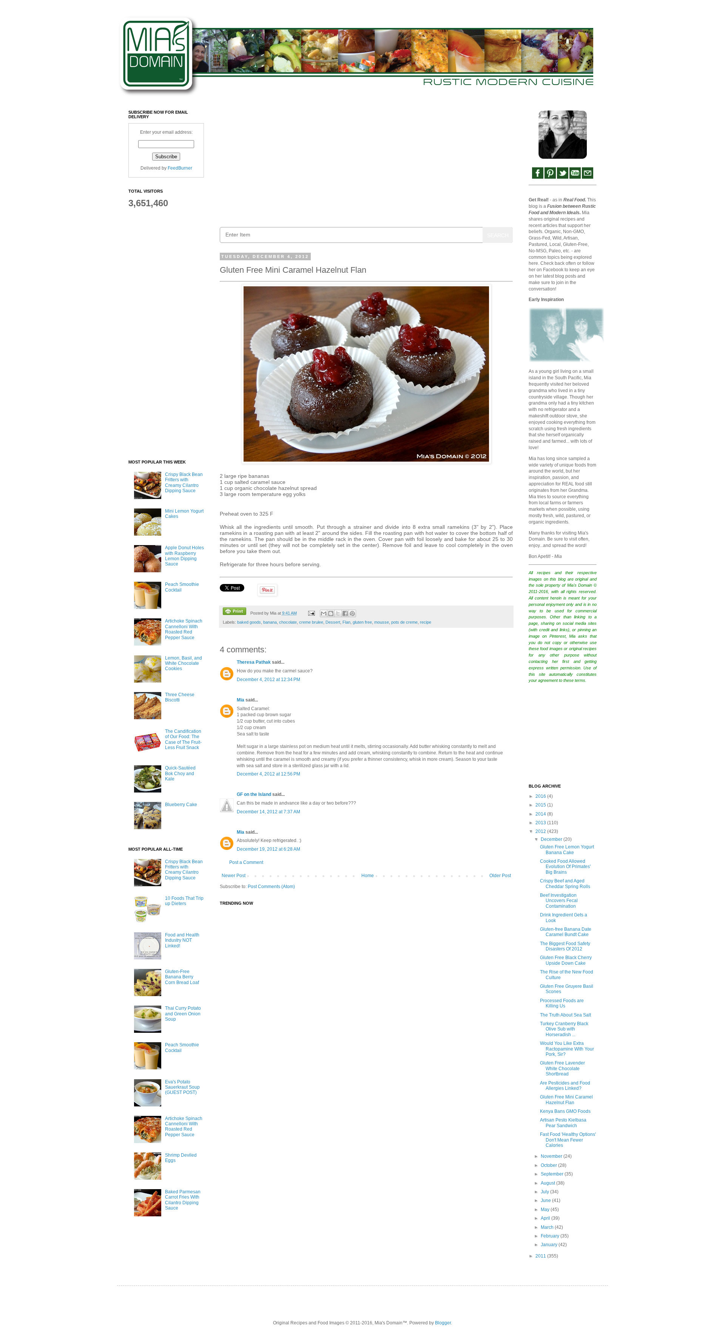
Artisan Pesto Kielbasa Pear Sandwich (563, 1122)
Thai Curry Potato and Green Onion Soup (183, 1014)
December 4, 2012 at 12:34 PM (268, 679)
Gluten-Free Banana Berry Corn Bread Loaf (182, 977)
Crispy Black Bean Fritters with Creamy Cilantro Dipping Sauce (184, 482)
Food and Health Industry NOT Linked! (182, 940)
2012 (541, 831)
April (546, 1218)
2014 (541, 814)
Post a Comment (246, 862)
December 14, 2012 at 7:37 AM (268, 811)
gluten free (362, 622)
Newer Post (233, 875)
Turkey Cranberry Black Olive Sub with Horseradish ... (564, 1029)
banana (270, 622)
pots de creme (404, 622)
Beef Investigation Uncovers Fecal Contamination (559, 901)
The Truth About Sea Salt (565, 1015)
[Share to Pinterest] (352, 613)
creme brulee (311, 622)
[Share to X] (338, 613)
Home (367, 875)
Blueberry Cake (181, 804)
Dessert (332, 622)
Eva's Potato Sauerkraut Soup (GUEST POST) (182, 1087)
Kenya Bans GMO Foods (565, 1111)
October (549, 1165)
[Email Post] (311, 613)
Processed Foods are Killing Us (562, 1003)
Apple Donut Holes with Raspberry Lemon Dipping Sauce (184, 556)
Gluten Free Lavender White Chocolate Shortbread (562, 1068)
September (553, 1174)
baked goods (249, 622)
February (550, 1236)
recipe (425, 622)
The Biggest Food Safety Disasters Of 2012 (565, 946)
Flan (346, 622)
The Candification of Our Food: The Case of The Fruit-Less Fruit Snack (183, 739)
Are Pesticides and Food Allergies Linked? (565, 1085)
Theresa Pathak (254, 662)
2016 (541, 796)
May (546, 1209)
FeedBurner (180, 168)
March (548, 1227)
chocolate (288, 622)
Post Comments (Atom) (271, 886)
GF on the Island (254, 794)
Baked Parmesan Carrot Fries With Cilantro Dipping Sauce (183, 1200)
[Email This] (323, 613)
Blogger (443, 1323)
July (545, 1191)
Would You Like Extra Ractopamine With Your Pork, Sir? (567, 1049)
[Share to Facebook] (345, 613)
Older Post (500, 875)
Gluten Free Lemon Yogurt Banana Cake (567, 849)
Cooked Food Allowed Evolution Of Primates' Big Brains (565, 867)
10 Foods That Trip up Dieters (184, 901)
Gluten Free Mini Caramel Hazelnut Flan (566, 1099)
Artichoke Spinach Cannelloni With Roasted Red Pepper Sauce (183, 629)
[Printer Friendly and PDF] (234, 612)
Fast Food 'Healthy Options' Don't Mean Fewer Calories (568, 1140)
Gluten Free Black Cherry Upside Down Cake (566, 960)
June (546, 1200)
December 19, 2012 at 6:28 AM (268, 849)
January (549, 1244)
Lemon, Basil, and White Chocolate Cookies (183, 663)
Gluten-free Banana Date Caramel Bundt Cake (565, 932)
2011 (541, 1256)
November (552, 1156)
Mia (240, 700)
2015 (541, 805)
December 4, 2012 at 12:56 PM (268, 774)
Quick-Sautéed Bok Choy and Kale (180, 773)
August (548, 1183)
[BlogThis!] (331, 613)
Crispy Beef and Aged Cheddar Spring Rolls (565, 883)
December (552, 839)
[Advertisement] (366, 163)
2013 (541, 822)
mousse (381, 622)
